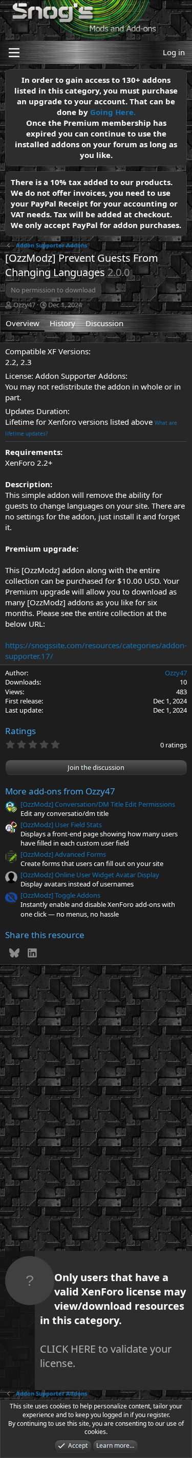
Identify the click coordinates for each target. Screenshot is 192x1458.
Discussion (104, 323)
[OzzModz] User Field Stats (61, 824)
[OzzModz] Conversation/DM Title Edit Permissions (97, 804)
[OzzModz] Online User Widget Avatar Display (89, 874)
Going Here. (113, 112)
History (62, 323)
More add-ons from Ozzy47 (60, 791)
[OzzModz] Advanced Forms (63, 854)
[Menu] (14, 52)
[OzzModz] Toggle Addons (60, 895)
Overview (22, 323)
